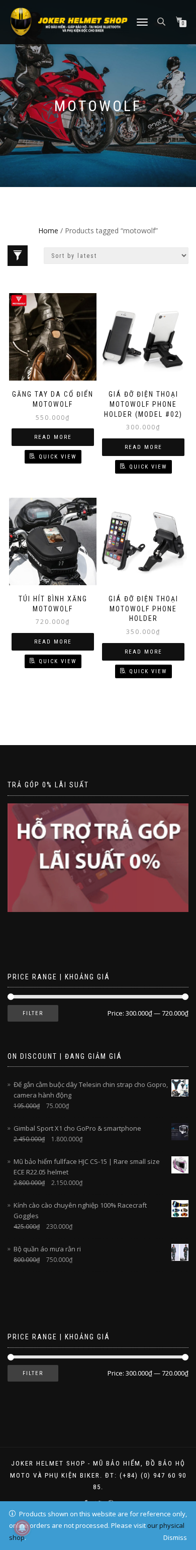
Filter (33, 1013)
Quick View (57, 456)
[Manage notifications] (22, 1528)
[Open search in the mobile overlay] (162, 21)
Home (48, 230)
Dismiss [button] (175, 1537)
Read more (53, 437)
